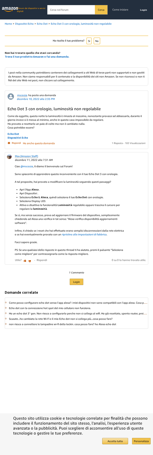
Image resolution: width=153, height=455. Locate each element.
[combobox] (77, 9)
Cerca (101, 9)
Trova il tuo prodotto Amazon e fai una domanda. (37, 56)
